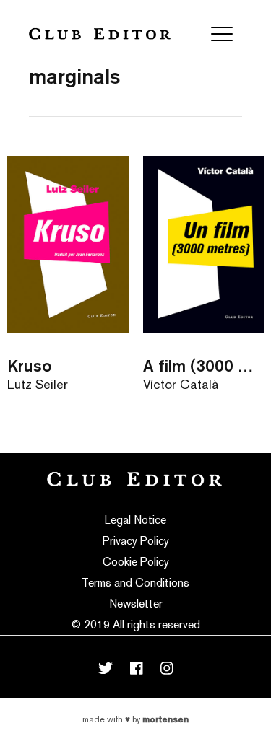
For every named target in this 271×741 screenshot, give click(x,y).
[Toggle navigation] (222, 34)
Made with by (135, 719)
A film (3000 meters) (203, 365)
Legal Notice (135, 520)
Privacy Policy (136, 541)
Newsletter (136, 603)
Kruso (29, 365)
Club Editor (100, 33)
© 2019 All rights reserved (136, 624)
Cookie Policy (136, 562)
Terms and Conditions (135, 582)
